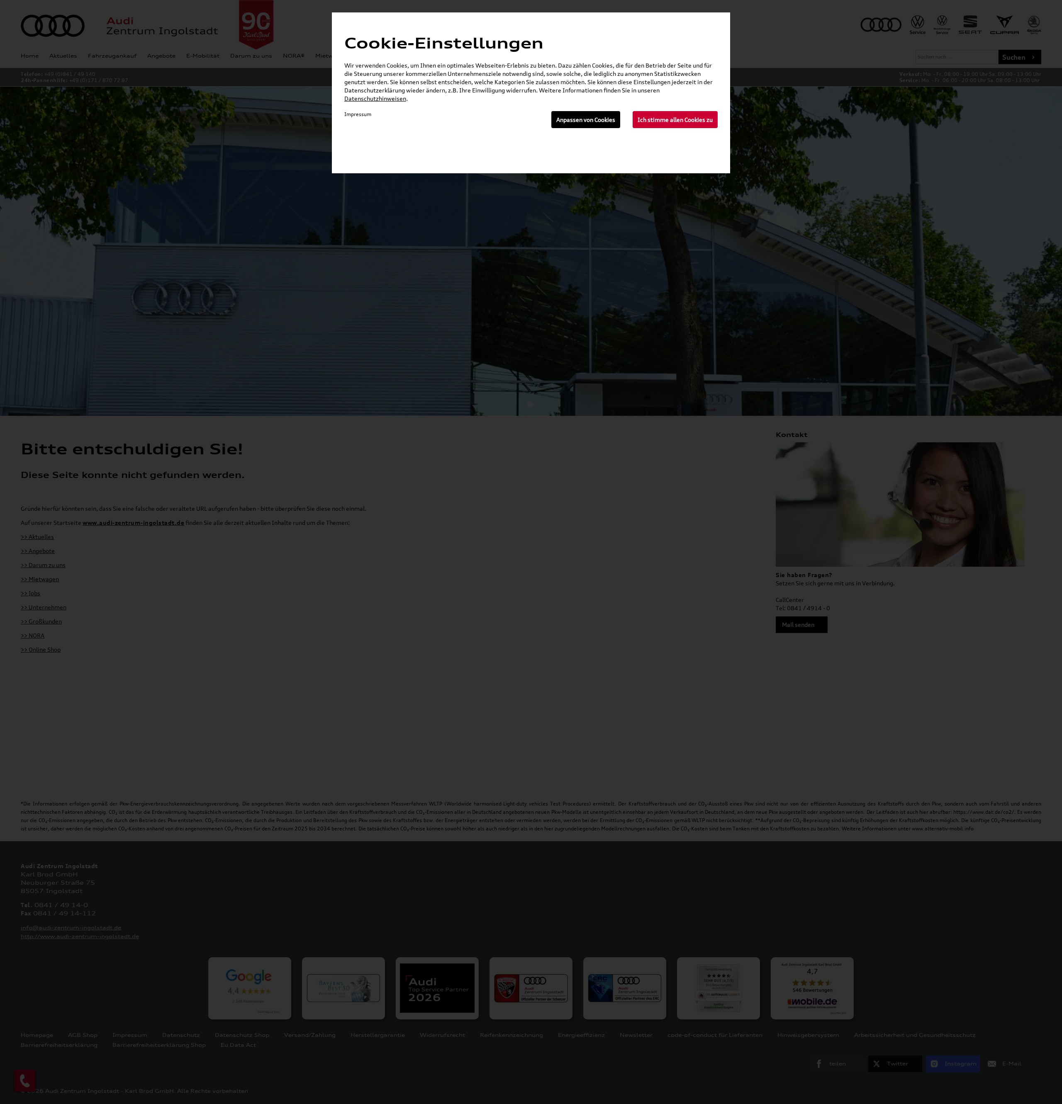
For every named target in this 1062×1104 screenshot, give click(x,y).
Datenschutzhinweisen (375, 98)
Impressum (357, 114)
